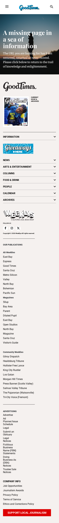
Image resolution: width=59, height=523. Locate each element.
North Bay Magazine (8, 331)
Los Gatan (8, 374)
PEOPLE (7, 186)
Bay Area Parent (8, 308)
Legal (6, 427)
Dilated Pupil (10, 315)
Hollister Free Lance (13, 365)
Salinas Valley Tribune (15, 388)
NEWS (6, 160)
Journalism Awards (13, 490)
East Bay (7, 320)
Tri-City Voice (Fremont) (15, 397)
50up (5, 302)
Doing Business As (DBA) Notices (9, 461)
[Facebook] (5, 228)
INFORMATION (11, 136)
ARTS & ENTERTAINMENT (17, 166)
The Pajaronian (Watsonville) (18, 392)
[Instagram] (11, 228)
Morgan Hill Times (13, 379)
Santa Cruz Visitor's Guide (10, 340)
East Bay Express (7, 259)
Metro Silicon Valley (10, 277)
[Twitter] (18, 228)
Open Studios (10, 324)
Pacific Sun (9, 293)
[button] (52, 7)
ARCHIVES (35, 99)
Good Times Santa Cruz (9, 268)
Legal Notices (7, 439)
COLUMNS (9, 173)
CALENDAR (9, 193)
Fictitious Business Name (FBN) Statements (9, 449)
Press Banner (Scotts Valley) (18, 383)
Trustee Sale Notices (9, 471)
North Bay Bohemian (8, 286)
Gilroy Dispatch (11, 356)
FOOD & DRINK (11, 180)
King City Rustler (12, 370)
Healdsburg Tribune (13, 361)
